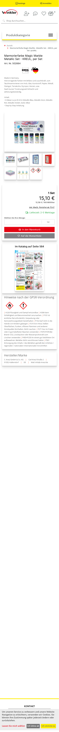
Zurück (9, 46)
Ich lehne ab (33, 726)
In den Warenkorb (31, 229)
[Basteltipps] (35, 13)
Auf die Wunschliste (31, 235)
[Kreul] (25, 70)
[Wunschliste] (43, 13)
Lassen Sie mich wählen (13, 726)
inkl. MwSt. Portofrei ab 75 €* (42, 207)
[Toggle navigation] (51, 35)
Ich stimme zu (48, 726)
